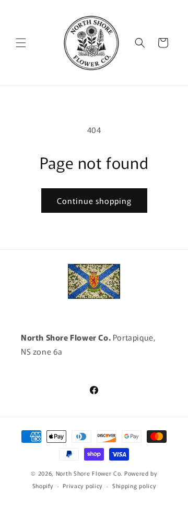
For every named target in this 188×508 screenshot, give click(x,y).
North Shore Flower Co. (89, 473)
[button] (20, 42)
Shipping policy (134, 485)
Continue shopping (94, 200)
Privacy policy (82, 485)
